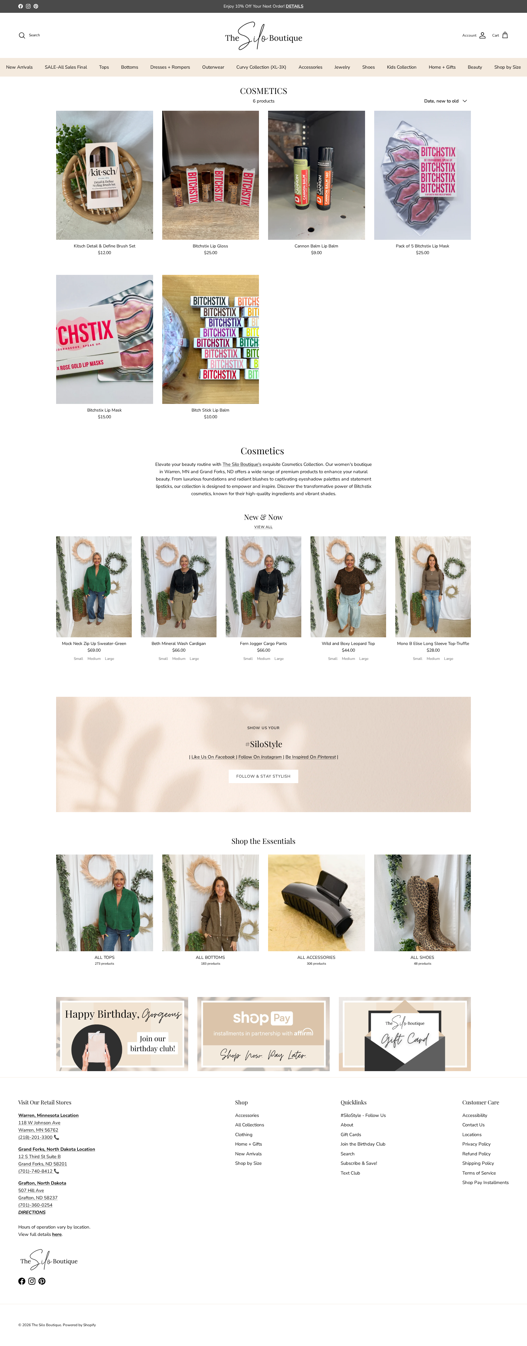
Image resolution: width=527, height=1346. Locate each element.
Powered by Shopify (79, 1325)
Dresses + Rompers (170, 67)
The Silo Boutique (46, 1325)
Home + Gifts (442, 67)
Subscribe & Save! (359, 1163)
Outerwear (213, 67)
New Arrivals (19, 67)
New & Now (263, 517)
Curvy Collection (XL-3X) (261, 67)
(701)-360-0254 (35, 1205)
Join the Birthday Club (363, 1144)
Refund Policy (476, 1154)
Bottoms (129, 67)
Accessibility (474, 1115)
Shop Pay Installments (485, 1182)
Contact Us (473, 1125)
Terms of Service (479, 1173)
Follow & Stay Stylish (263, 776)
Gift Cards (351, 1135)
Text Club (350, 1173)
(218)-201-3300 (35, 1137)
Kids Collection (402, 67)
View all (263, 527)
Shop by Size (507, 67)
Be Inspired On (310, 757)
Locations (472, 1135)
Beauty (475, 67)
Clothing (244, 1135)
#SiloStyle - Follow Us (363, 1115)
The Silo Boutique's (242, 464)
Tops (104, 67)
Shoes (368, 67)
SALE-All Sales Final (66, 67)
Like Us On (213, 757)
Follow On (260, 757)
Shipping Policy (478, 1163)
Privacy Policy (476, 1144)
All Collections (249, 1125)
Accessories (310, 67)
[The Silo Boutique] (263, 35)
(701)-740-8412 (36, 1171)
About (347, 1125)
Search (348, 1154)
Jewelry (342, 67)
